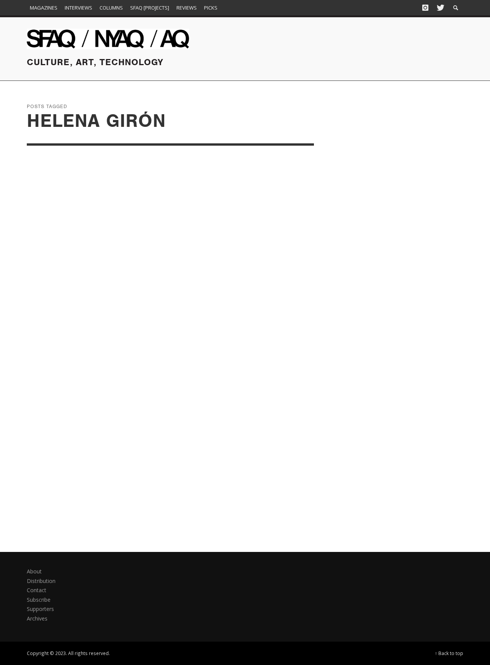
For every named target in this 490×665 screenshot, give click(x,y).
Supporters (40, 608)
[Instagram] (425, 7)
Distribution (41, 581)
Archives (37, 618)
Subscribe (39, 599)
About (34, 571)
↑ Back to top (449, 653)
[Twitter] (440, 7)
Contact (36, 590)
